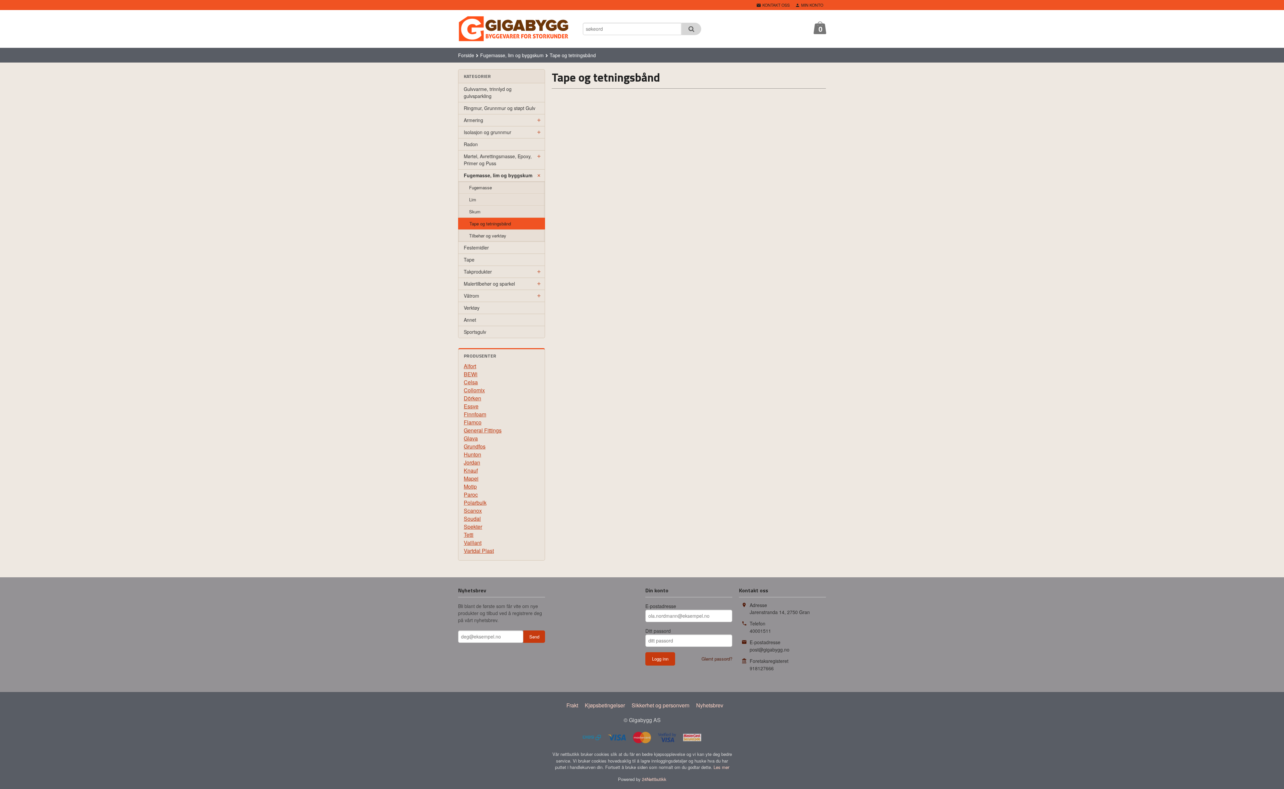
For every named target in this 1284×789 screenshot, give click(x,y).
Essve (471, 406)
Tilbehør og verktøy (487, 235)
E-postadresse (660, 606)
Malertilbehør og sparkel (489, 283)
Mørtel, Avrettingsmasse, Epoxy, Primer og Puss (498, 160)
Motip (470, 486)
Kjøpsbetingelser (605, 705)
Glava (471, 438)
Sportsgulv (475, 331)
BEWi (470, 374)
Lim (472, 199)
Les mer (721, 767)
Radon (471, 144)
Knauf (471, 470)
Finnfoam (475, 414)
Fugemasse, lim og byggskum (498, 175)
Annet (470, 319)
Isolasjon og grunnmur (487, 132)
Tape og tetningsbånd (490, 223)
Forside (466, 55)
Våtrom (471, 295)
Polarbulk (475, 502)
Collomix (474, 390)
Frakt (572, 705)
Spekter (473, 526)
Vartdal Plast (479, 551)
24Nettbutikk (654, 779)
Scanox (473, 510)
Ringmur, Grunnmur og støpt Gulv (499, 108)
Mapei (471, 478)
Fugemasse (480, 187)
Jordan (472, 462)
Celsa (471, 382)
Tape (469, 259)
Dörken (472, 398)
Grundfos (475, 446)
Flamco (472, 422)
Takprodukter (478, 271)
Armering (473, 120)
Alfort (470, 366)
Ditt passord (658, 630)
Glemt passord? (717, 659)
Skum (474, 211)
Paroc (471, 494)
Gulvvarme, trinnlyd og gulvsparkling (488, 92)
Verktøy (471, 307)
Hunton (472, 454)
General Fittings (483, 430)
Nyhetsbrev (709, 705)
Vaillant (472, 543)
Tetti (468, 534)
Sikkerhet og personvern (660, 705)
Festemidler (476, 247)
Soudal (472, 518)
